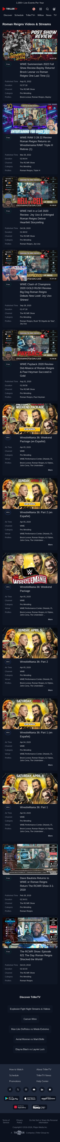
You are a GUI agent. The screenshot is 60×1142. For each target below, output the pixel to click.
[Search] (47, 9)
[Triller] (50, 1089)
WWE (22, 451)
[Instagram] (26, 1089)
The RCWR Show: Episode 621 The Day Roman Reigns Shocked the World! (36, 955)
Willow (41, 15)
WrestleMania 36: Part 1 (34, 807)
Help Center (42, 1081)
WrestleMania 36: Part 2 (34, 661)
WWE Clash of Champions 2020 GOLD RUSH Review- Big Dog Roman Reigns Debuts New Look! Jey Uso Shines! (36, 292)
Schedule (19, 15)
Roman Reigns (38, 97)
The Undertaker (36, 465)
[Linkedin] (42, 1089)
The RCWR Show (27, 89)
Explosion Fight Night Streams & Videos (30, 1009)
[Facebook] (10, 1089)
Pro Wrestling (25, 93)
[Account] (54, 9)
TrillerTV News (43, 1075)
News (48, 15)
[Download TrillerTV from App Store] (30, 1098)
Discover (8, 15)
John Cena (24, 465)
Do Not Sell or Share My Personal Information (43, 1121)
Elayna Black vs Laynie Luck (30, 1049)
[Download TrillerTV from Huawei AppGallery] (20, 1107)
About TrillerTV (43, 1069)
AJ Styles (49, 463)
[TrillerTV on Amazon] (48, 1098)
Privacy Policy (19, 1121)
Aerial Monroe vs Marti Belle (30, 1039)
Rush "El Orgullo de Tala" (44, 321)
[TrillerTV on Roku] (39, 1107)
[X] (18, 1089)
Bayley (48, 97)
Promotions (15, 1081)
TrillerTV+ (30, 15)
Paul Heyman (39, 397)
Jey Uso (37, 244)
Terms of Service (6, 1121)
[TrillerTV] (9, 9)
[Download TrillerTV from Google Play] (11, 1098)
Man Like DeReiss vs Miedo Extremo (30, 1029)
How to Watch (16, 1069)
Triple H (37, 170)
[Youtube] (34, 1089)
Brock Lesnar (25, 97)
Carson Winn (30, 1019)
